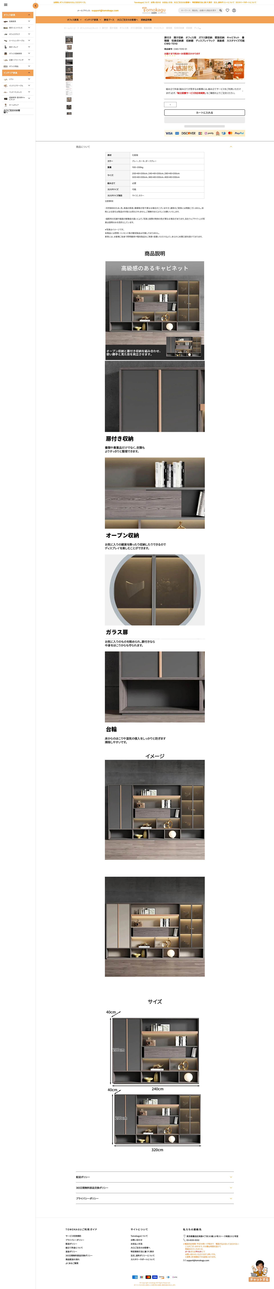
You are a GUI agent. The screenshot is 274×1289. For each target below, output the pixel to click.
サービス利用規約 (73, 1235)
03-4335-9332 (193, 1240)
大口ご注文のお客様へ (182, 2)
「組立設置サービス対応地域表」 (191, 93)
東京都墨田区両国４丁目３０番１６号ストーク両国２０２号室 (212, 1236)
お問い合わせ (136, 1239)
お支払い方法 (136, 1243)
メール (187, 1251)
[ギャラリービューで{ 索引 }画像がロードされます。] (69, 40)
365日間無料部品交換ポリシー (79, 1255)
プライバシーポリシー (75, 1239)
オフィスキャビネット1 (89, 28)
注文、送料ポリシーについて (224, 2)
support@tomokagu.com (105, 10)
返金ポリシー (71, 1251)
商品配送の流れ (73, 1259)
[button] (204, 120)
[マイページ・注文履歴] (234, 10)
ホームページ (70, 28)
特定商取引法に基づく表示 (202, 2)
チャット (199, 1251)
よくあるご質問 (72, 1263)
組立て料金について (74, 1247)
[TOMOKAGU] (154, 10)
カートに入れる (204, 112)
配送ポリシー (71, 1243)
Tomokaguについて (139, 1235)
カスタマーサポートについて (246, 2)
